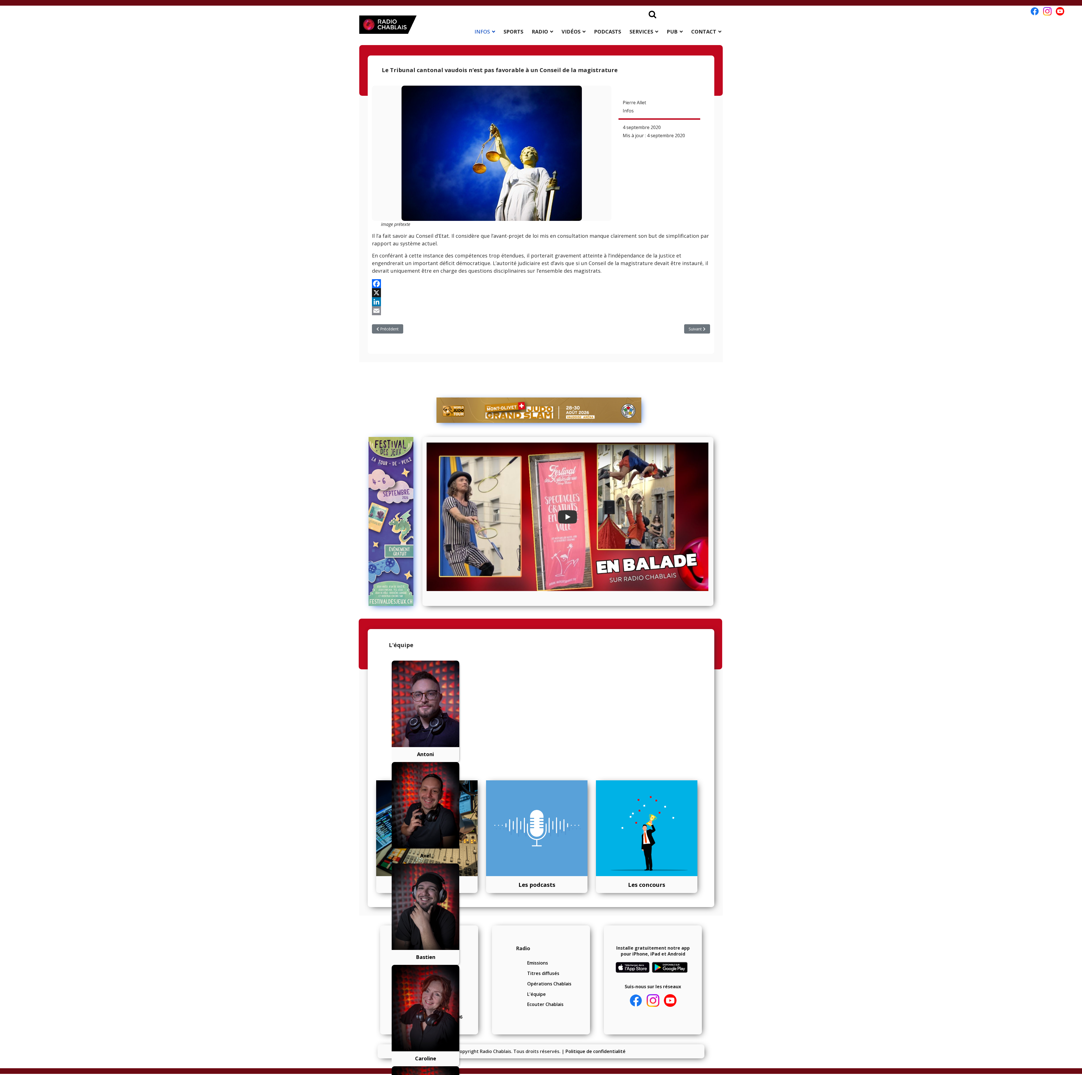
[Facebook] (541, 283)
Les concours (646, 885)
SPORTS (513, 31)
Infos (628, 111)
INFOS (482, 31)
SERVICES (641, 31)
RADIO (540, 31)
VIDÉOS (571, 31)
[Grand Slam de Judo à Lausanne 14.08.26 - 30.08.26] (539, 410)
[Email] (541, 310)
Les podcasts (536, 885)
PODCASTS (607, 31)
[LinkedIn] (541, 301)
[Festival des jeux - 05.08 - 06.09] (393, 521)
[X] (541, 292)
